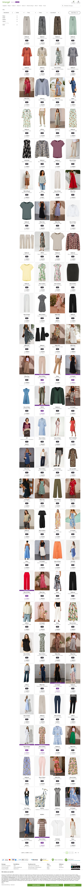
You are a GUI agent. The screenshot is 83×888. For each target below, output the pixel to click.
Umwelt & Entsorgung (32, 868)
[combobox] (70, 6)
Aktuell (60, 865)
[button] (78, 2)
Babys (4, 16)
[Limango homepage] (6, 2)
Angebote (49, 865)
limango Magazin (5, 868)
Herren (4, 21)
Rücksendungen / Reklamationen (34, 867)
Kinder (4, 17)
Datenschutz (16, 868)
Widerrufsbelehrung (18, 867)
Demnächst (61, 867)
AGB (14, 865)
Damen (4, 19)
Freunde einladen (5, 867)
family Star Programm (6, 865)
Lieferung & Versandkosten (33, 865)
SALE (4, 24)
